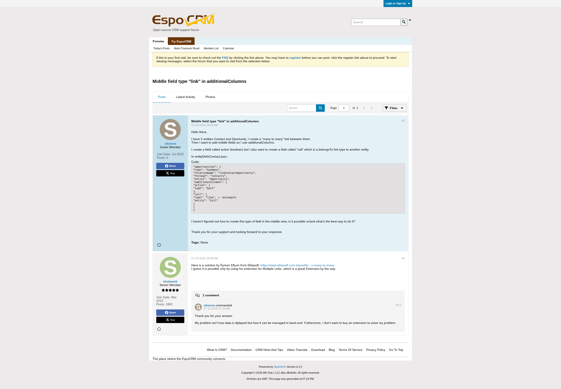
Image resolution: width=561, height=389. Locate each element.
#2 (403, 258)
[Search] (403, 22)
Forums (158, 41)
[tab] (162, 97)
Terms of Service (350, 350)
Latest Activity (185, 97)
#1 (403, 120)
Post (172, 173)
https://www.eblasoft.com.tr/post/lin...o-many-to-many (297, 265)
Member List (211, 48)
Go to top (396, 350)
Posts (162, 97)
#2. (398, 305)
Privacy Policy (375, 350)
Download (318, 350)
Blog (332, 350)
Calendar (228, 48)
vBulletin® (280, 366)
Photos (210, 97)
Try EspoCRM (181, 41)
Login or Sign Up (395, 3)
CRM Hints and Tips (269, 350)
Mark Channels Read (186, 48)
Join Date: (164, 154)
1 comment (211, 295)
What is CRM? (217, 350)
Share (172, 166)
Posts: (161, 157)
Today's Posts (161, 48)
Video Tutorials (297, 350)
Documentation (241, 350)
